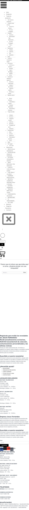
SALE (9, 142)
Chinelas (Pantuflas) (10, 106)
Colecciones (9, 147)
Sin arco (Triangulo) (10, 30)
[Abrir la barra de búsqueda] (0, 239)
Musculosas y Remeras (11, 109)
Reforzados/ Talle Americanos (11, 38)
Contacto (8, 210)
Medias (10, 73)
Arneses (11, 68)
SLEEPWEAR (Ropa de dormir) (10, 176)
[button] (3, 5)
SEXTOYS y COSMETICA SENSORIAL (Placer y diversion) (11, 182)
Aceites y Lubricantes (10, 82)
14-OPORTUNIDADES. (11, 200)
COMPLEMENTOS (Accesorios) (11, 195)
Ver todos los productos (10, 20)
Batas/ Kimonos (10, 99)
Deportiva (11, 135)
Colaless (11, 50)
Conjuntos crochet (10, 119)
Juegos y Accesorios (10, 86)
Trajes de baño (11, 112)
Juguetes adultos (10, 89)
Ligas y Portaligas (10, 71)
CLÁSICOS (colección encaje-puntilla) (11, 169)
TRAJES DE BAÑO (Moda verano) (10, 191)
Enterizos (11, 123)
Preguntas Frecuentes (8, 207)
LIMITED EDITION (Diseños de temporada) (11, 154)
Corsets (11, 133)
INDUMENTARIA (11, 197)
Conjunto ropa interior (10, 24)
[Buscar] (2, 244)
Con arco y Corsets (11, 27)
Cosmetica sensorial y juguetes (9, 78)
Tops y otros (10, 45)
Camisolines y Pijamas (11, 102)
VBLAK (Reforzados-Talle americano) (11, 164)
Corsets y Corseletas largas (9, 60)
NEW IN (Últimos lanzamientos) (11, 150)
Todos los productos (8, 17)
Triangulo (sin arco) (11, 126)
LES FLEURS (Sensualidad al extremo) (10, 159)
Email (1, 440)
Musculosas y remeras (11, 138)
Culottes (11, 51)
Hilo (10, 53)
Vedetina (11, 55)
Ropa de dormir (11, 95)
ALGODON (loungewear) (10, 186)
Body (9, 56)
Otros (10, 75)
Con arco (11, 34)
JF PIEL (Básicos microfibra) (10, 173)
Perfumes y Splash (11, 92)
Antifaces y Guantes (11, 65)
